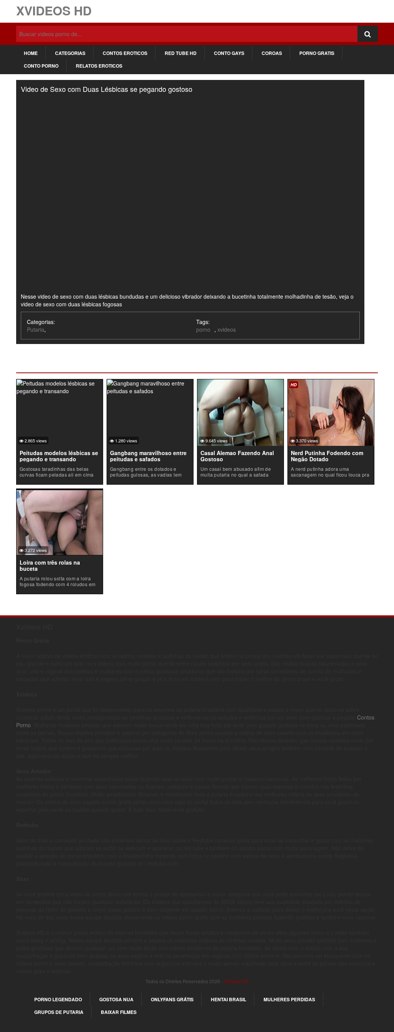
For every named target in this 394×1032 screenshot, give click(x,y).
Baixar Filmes (119, 1012)
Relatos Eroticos (99, 65)
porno (203, 329)
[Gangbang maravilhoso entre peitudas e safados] (150, 386)
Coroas (272, 53)
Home (31, 53)
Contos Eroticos (125, 53)
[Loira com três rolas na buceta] (60, 521)
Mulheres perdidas (289, 999)
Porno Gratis (316, 53)
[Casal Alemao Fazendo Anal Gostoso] (240, 411)
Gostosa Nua (116, 999)
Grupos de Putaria (58, 1012)
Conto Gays (229, 53)
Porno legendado (58, 999)
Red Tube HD (181, 53)
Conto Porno (41, 65)
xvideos (226, 329)
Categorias (70, 53)
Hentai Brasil (228, 999)
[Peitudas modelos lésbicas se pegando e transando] (60, 386)
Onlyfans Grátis (172, 999)
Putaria (35, 329)
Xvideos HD (54, 10)
